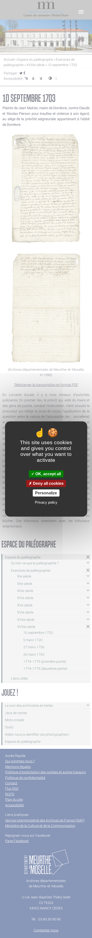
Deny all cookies (48, 483)
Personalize (46, 493)
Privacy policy (46, 502)
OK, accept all (47, 474)
